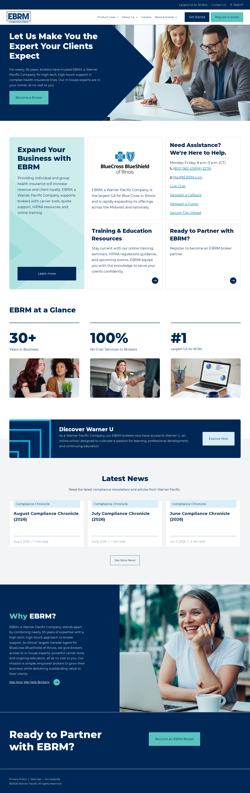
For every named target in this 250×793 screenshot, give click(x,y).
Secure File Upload (185, 213)
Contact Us (218, 4)
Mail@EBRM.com (187, 177)
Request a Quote (184, 204)
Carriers (146, 17)
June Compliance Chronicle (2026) (200, 516)
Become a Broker (29, 98)
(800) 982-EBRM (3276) (192, 168)
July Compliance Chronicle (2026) (121, 516)
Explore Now (218, 439)
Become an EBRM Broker (174, 739)
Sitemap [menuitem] (35, 779)
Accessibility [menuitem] (52, 779)
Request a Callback (186, 195)
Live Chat (178, 186)
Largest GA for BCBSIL (193, 4)
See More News (125, 560)
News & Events (165, 17)
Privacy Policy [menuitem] (18, 779)
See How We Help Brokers (29, 682)
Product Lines (106, 17)
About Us (128, 17)
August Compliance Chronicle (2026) (46, 516)
